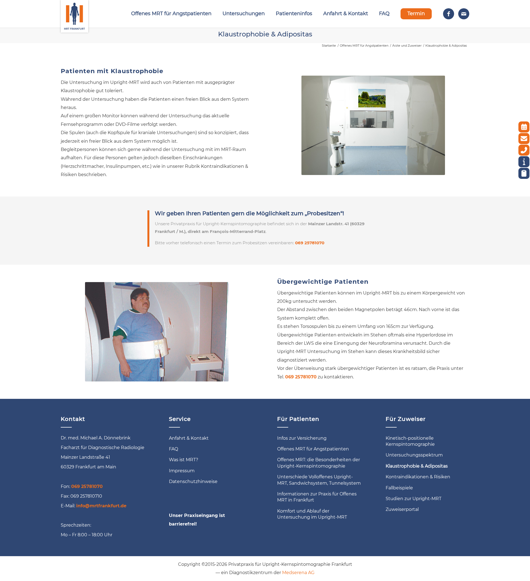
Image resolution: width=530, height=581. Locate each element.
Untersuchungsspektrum (414, 455)
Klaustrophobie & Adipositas (265, 34)
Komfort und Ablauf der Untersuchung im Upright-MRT (312, 514)
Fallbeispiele (399, 487)
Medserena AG (298, 572)
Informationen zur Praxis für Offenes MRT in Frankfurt (317, 497)
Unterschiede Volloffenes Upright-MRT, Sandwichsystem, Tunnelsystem (319, 480)
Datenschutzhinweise (193, 481)
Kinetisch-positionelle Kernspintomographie (410, 441)
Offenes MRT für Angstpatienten (313, 449)
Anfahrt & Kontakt (189, 438)
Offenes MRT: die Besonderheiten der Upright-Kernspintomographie (318, 462)
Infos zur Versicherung (302, 438)
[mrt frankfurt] (74, 14)
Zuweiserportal (402, 509)
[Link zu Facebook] (448, 13)
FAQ (173, 449)
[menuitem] (171, 14)
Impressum (182, 470)
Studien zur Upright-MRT (413, 498)
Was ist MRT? (183, 459)
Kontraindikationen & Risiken (418, 476)
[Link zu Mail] (463, 13)
